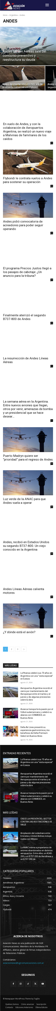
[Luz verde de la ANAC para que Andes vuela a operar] (28, 482)
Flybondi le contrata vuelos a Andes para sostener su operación (27, 180)
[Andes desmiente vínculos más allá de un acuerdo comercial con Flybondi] (22, 78)
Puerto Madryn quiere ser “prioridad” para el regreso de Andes (28, 457)
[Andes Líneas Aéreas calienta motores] (28, 572)
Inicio (5, 15)
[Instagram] (21, 984)
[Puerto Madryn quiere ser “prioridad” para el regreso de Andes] (28, 439)
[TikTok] (28, 984)
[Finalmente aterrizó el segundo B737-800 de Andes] (28, 299)
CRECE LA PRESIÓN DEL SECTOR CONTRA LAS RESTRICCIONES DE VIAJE (36, 822)
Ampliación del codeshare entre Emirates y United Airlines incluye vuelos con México (36, 836)
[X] (35, 984)
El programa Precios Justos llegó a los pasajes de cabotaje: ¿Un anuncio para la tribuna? (27, 272)
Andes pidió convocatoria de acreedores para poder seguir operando (23, 225)
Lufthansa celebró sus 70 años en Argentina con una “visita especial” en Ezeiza (36, 676)
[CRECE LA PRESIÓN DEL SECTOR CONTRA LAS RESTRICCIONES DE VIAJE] (10, 822)
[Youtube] (43, 984)
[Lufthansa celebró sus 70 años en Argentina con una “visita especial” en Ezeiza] (10, 677)
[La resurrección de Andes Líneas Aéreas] (28, 342)
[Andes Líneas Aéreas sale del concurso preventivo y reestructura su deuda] (28, 46)
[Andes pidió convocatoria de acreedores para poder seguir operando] (28, 205)
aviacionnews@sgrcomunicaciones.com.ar (23, 963)
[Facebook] (13, 984)
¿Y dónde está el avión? (19, 632)
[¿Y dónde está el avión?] (28, 616)
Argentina (13, 15)
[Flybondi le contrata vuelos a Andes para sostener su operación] (28, 162)
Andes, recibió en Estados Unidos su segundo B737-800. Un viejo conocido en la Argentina (26, 545)
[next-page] (23, 649)
